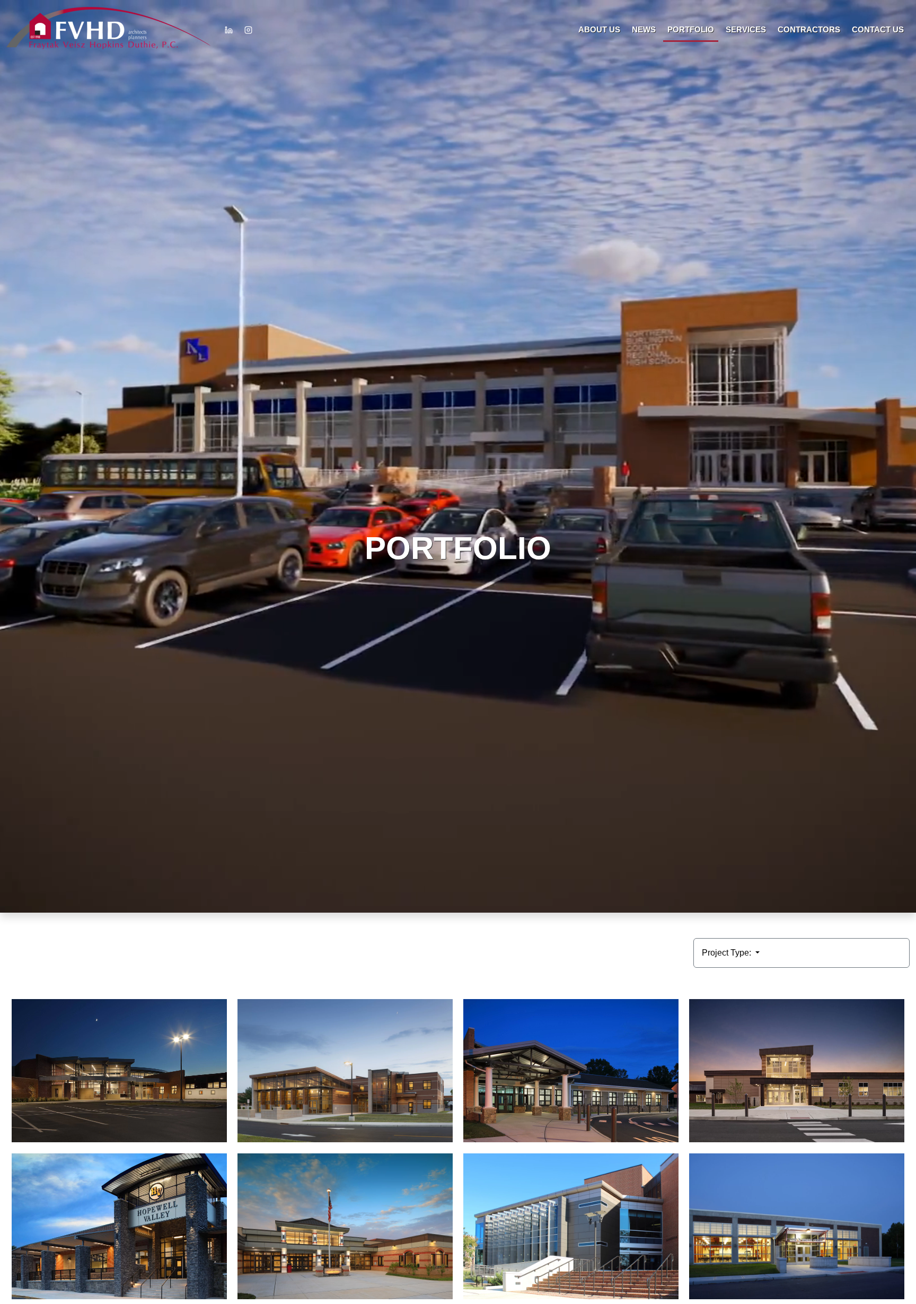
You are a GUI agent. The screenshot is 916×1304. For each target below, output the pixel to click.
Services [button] (746, 29)
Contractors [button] (809, 29)
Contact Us (878, 29)
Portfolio (690, 29)
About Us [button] (599, 29)
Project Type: (727, 952)
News (644, 29)
